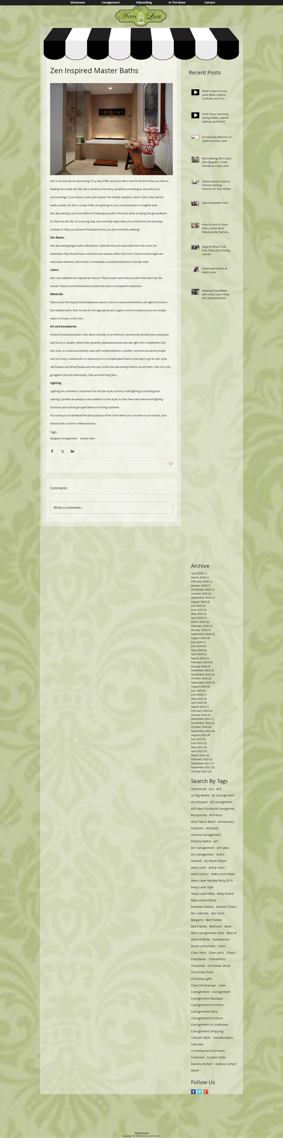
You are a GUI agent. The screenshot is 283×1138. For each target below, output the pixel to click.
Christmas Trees (202, 972)
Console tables (223, 1038)
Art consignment (202, 854)
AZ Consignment (223, 795)
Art (216, 841)
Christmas (198, 966)
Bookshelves (221, 939)
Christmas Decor (219, 966)
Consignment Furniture (207, 1005)
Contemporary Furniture (208, 1051)
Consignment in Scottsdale (209, 1025)
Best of (231, 933)
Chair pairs (216, 953)
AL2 (211, 789)
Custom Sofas (216, 1057)
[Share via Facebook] (52, 451)
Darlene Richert (202, 1064)
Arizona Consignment (206, 835)
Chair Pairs (198, 953)
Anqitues (197, 828)
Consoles (197, 1044)
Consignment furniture (207, 1018)
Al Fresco (216, 815)
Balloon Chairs (226, 907)
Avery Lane (198, 867)
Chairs (230, 953)
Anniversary (226, 822)
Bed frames (199, 926)
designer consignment (63, 438)
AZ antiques (199, 802)
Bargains (197, 920)
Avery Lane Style (202, 887)
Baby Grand (225, 894)
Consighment (200, 992)
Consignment (221, 992)
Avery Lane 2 (200, 874)
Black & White (200, 939)
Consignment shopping (207, 1031)
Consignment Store (204, 1011)
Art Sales (223, 848)
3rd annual (198, 789)
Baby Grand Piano (203, 900)
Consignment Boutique (207, 998)
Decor (195, 1070)
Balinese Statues (202, 907)
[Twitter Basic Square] (199, 1091)
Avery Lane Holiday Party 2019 (212, 880)
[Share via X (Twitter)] (62, 451)
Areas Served (142, 1132)
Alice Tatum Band (203, 822)
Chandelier (198, 959)
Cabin (222, 946)
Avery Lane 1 (217, 867)
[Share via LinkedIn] (72, 451)
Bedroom (215, 926)
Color (222, 985)
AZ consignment (221, 802)
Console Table (200, 1038)
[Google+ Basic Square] (205, 1091)
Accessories (199, 815)
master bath (87, 438)
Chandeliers (217, 959)
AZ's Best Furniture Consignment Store (214, 809)
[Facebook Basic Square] (193, 1091)
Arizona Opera (201, 841)
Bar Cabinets (200, 913)
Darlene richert (225, 1064)
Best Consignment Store (207, 933)
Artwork (196, 861)
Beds (228, 926)
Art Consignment (202, 848)
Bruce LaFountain (203, 946)
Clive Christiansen (203, 985)
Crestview (197, 1057)
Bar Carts (217, 913)
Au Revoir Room (215, 861)
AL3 (218, 789)
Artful (220, 854)
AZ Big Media (200, 795)
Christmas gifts (201, 979)
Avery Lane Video (203, 894)
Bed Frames (214, 920)
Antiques (212, 828)
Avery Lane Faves (223, 874)
